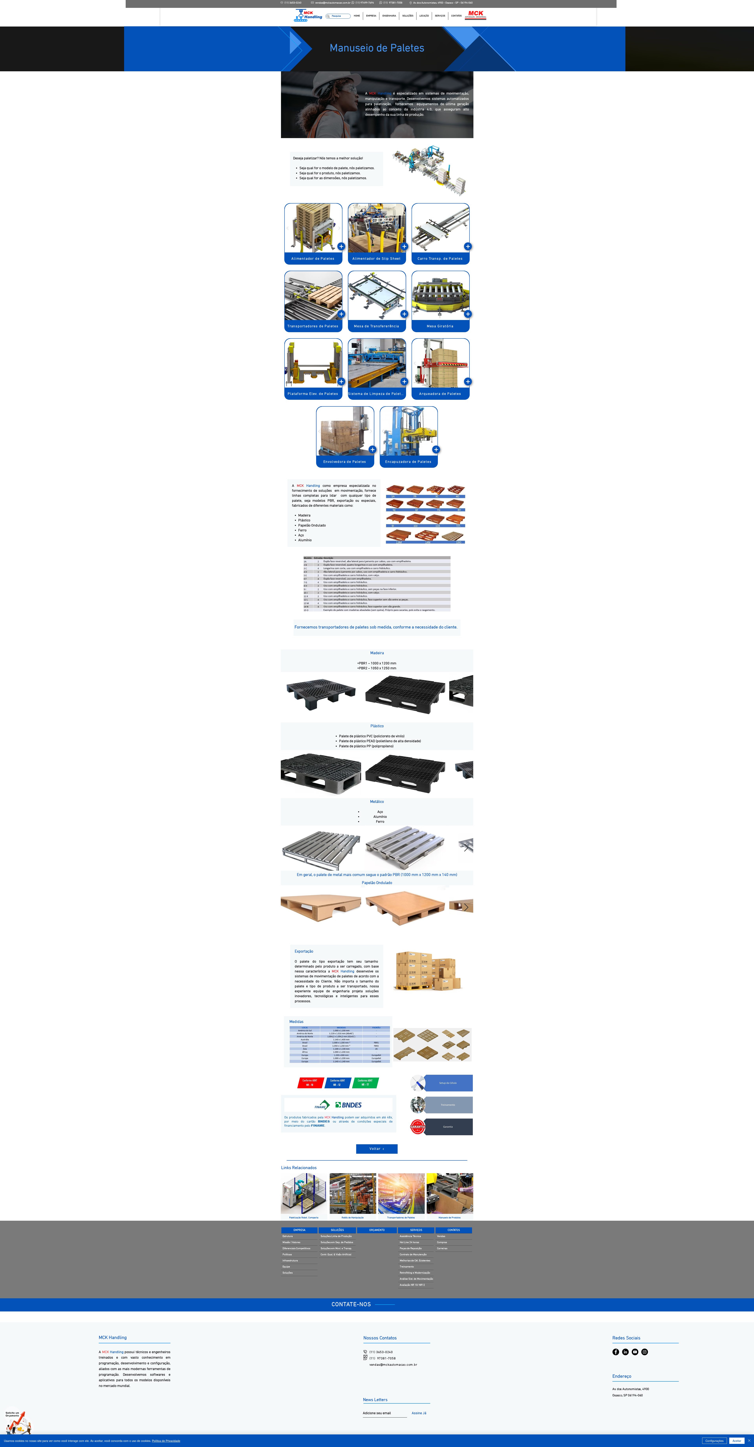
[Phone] (341, 246)
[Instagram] (644, 1352)
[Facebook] (615, 1352)
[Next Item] (466, 694)
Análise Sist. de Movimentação (416, 1279)
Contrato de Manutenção (413, 1254)
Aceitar (737, 1441)
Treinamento (407, 1266)
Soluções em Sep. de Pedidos (337, 1242)
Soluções (288, 1273)
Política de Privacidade (166, 1441)
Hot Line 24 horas (409, 1242)
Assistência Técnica (410, 1236)
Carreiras (442, 1248)
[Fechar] (749, 1441)
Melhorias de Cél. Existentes (415, 1260)
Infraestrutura (290, 1260)
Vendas (441, 1236)
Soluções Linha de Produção (336, 1236)
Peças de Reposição (411, 1248)
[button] (407, 16)
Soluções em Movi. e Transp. (336, 1248)
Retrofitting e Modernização (415, 1273)
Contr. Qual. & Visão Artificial (336, 1254)
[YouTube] (635, 1352)
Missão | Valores (291, 1242)
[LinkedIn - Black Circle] (625, 1352)
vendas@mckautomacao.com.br (393, 1365)
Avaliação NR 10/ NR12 (412, 1285)
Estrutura (288, 1236)
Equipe (286, 1266)
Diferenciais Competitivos (296, 1248)
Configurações (715, 1441)
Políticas (287, 1254)
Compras (442, 1242)
